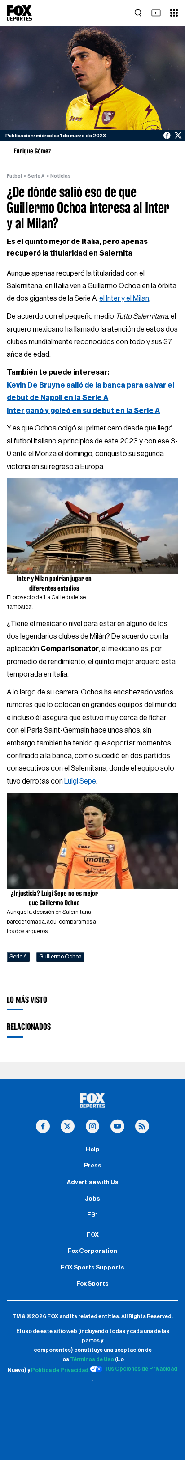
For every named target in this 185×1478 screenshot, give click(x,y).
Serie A (35, 176)
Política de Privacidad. (60, 1370)
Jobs (92, 1199)
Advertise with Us (93, 1182)
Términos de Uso (92, 1359)
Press (92, 1166)
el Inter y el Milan (124, 298)
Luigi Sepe (80, 781)
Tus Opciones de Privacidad (140, 1369)
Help (93, 1149)
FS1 (92, 1215)
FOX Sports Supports (92, 1268)
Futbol (14, 176)
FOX (93, 1235)
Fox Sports (92, 1284)
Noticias (60, 176)
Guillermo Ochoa (60, 956)
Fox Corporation (92, 1251)
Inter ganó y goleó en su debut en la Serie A (83, 410)
